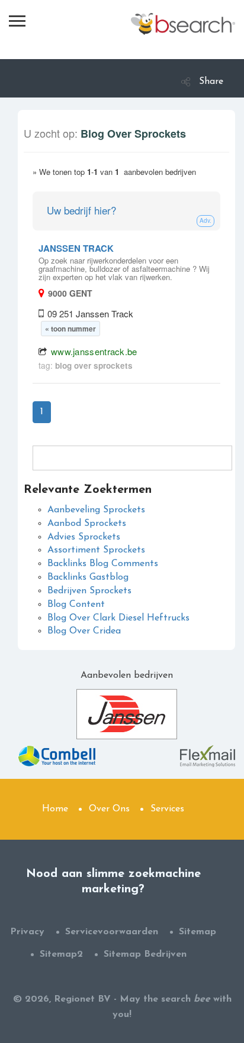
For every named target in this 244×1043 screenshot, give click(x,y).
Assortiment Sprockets (96, 550)
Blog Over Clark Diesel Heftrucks (118, 618)
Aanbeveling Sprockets (96, 510)
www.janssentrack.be (94, 351)
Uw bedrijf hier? (81, 210)
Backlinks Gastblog (88, 577)
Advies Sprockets (83, 537)
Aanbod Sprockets (86, 523)
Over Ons (109, 809)
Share (211, 81)
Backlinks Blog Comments (102, 563)
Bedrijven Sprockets (89, 591)
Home (55, 809)
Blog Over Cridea (84, 631)
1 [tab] (41, 412)
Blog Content (76, 604)
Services (167, 809)
